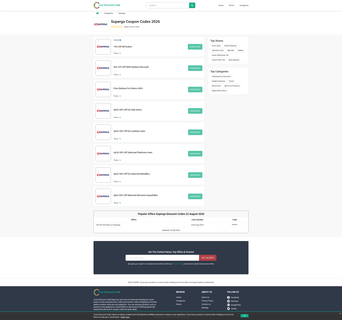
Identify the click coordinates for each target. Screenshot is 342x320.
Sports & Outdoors (232, 85)
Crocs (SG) (216, 45)
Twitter (234, 308)
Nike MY (230, 50)
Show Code (195, 46)
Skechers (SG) (218, 50)
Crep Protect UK (218, 60)
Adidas (240, 50)
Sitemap (205, 308)
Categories (244, 5)
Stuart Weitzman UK (220, 55)
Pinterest (234, 301)
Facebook (235, 297)
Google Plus (236, 305)
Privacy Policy (177, 264)
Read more (125, 317)
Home (221, 5)
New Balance (234, 60)
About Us (205, 297)
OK (244, 315)
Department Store (219, 90)
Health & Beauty (218, 81)
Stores (231, 5)
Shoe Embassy (230, 45)
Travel (231, 81)
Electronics (216, 85)
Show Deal (195, 68)
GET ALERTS (208, 257)
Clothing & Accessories (221, 76)
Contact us (206, 304)
